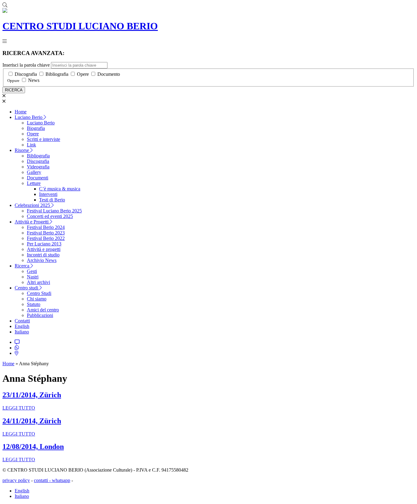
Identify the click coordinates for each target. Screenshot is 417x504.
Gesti (32, 271)
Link (31, 144)
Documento (108, 74)
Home (21, 111)
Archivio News (41, 260)
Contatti (22, 320)
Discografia (26, 74)
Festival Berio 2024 (46, 227)
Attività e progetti (43, 249)
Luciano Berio (29, 117)
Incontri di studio (43, 254)
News (33, 80)
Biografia (36, 128)
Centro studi (27, 287)
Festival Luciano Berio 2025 (54, 210)
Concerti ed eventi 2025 (50, 216)
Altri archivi (38, 282)
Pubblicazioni (40, 315)
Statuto (33, 304)
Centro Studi (39, 293)
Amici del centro (43, 309)
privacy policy (16, 480)
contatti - (43, 480)
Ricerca (23, 265)
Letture (34, 183)
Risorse (22, 150)
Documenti (37, 177)
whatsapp (61, 480)
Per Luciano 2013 (44, 243)
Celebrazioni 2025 (33, 205)
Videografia (38, 166)
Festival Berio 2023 (46, 232)
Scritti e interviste (43, 139)
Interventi (48, 194)
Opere (83, 74)
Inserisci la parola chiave (26, 65)
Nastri (32, 276)
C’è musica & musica (59, 188)
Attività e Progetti (32, 221)
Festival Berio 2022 (46, 238)
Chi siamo (36, 298)
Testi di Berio (52, 199)
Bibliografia (56, 74)
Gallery (34, 172)
